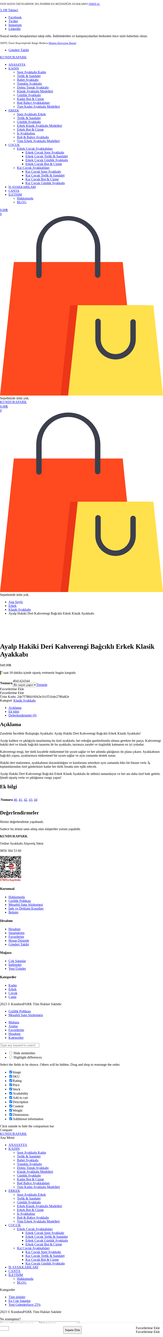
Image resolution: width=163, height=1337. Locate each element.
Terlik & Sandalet (29, 76)
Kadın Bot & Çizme (30, 99)
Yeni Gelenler (24, 1304)
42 (25, 799)
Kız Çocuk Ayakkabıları (33, 168)
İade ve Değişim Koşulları (26, 908)
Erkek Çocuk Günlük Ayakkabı (46, 160)
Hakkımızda (25, 198)
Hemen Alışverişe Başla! (62, 43)
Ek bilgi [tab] (13, 711)
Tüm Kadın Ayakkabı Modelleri (38, 106)
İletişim (13, 912)
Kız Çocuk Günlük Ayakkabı (45, 183)
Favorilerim (16, 936)
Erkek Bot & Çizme (30, 129)
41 (20, 799)
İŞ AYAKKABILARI (22, 187)
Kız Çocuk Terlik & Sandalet (45, 175)
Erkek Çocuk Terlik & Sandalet (46, 156)
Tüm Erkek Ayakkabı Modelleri (38, 141)
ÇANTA (13, 190)
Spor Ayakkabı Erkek (31, 114)
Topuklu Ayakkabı (29, 83)
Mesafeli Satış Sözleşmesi (25, 904)
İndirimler (15, 965)
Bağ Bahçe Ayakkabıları (33, 103)
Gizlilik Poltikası (19, 901)
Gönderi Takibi (18, 50)
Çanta (12, 997)
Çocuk (12, 993)
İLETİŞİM (15, 194)
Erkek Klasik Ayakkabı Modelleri (39, 125)
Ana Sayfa (15, 602)
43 (30, 799)
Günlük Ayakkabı (29, 95)
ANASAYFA (16, 64)
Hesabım (14, 929)
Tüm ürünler (16, 1297)
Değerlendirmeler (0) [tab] (22, 715)
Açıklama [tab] (14, 707)
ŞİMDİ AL (94, 4)
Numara (6, 683)
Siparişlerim (16, 933)
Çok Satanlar (17, 961)
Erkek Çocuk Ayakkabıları (35, 148)
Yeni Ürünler (17, 968)
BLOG (22, 202)
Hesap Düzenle (18, 940)
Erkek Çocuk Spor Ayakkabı (44, 152)
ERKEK (13, 110)
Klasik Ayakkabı (19, 609)
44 (35, 799)
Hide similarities (24, 1053)
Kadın (12, 985)
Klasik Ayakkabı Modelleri (35, 91)
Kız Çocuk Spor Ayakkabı (43, 171)
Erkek (12, 606)
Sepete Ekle (72, 1330)
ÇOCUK (14, 145)
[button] (9, 10)
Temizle (42, 685)
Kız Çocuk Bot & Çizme (42, 179)
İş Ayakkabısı (26, 133)
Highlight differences (27, 1057)
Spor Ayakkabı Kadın (31, 72)
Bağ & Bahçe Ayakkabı (33, 137)
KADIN (13, 68)
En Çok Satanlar (19, 1301)
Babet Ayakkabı (27, 80)
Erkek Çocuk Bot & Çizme (43, 164)
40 (15, 799)
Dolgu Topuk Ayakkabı (33, 87)
